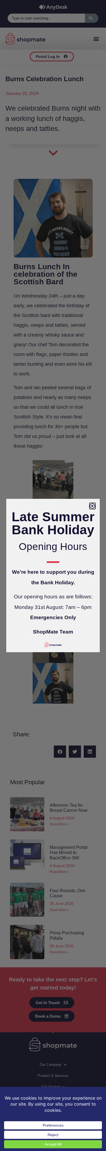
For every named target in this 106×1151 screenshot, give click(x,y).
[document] (53, 575)
